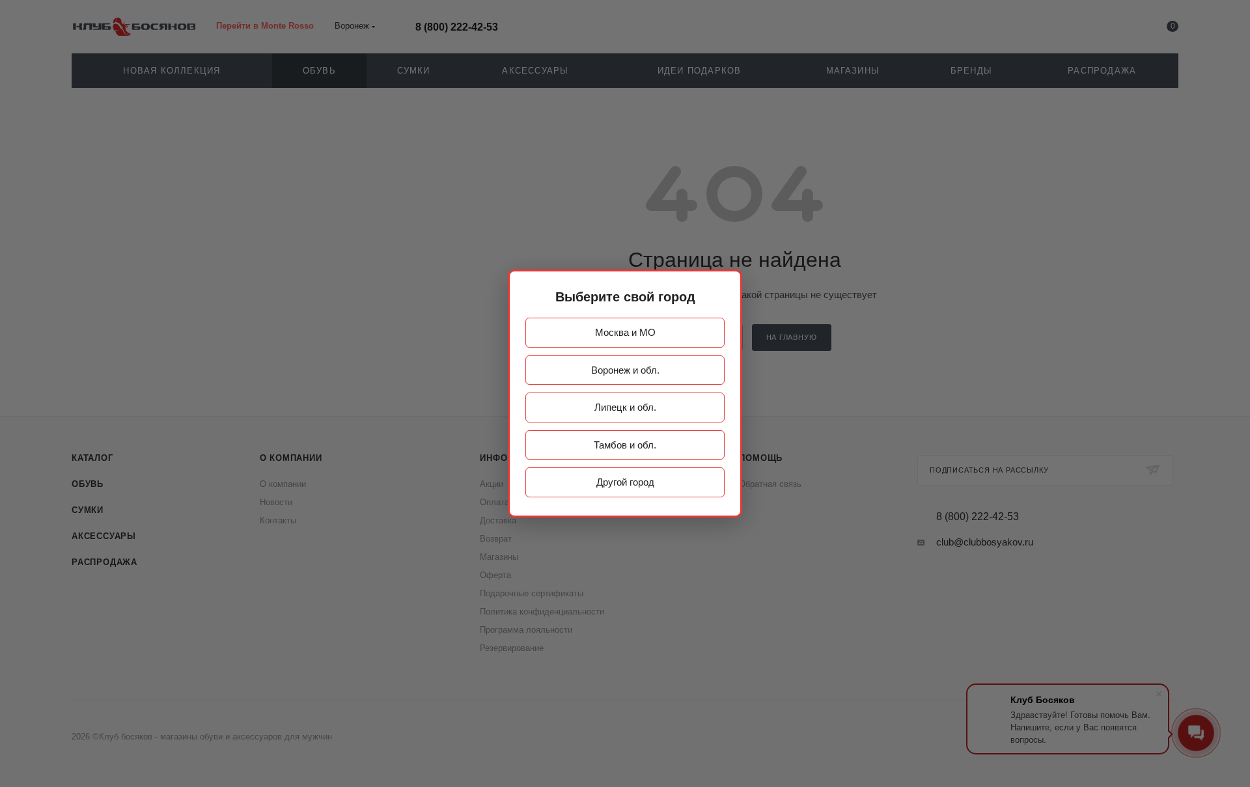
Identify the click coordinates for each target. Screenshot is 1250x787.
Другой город (625, 482)
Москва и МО (625, 332)
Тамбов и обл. (625, 444)
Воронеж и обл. (625, 370)
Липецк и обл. (625, 407)
